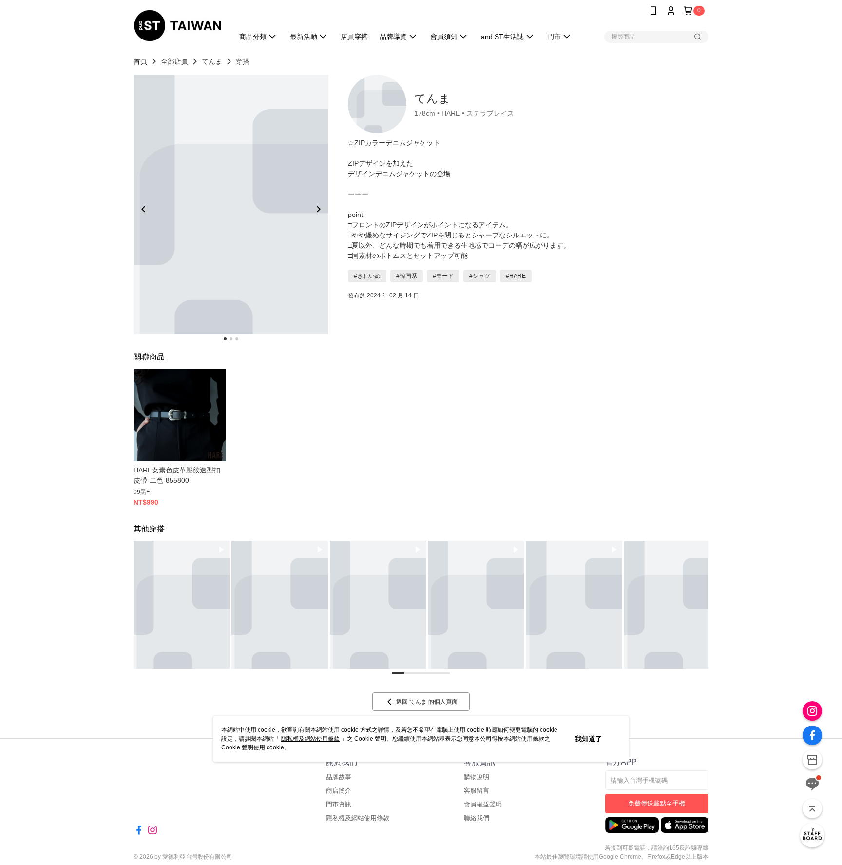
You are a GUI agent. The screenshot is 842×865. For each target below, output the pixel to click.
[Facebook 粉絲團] (812, 735)
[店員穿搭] (812, 835)
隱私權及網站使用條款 (310, 738)
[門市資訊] (812, 759)
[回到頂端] (812, 808)
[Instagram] (812, 711)
